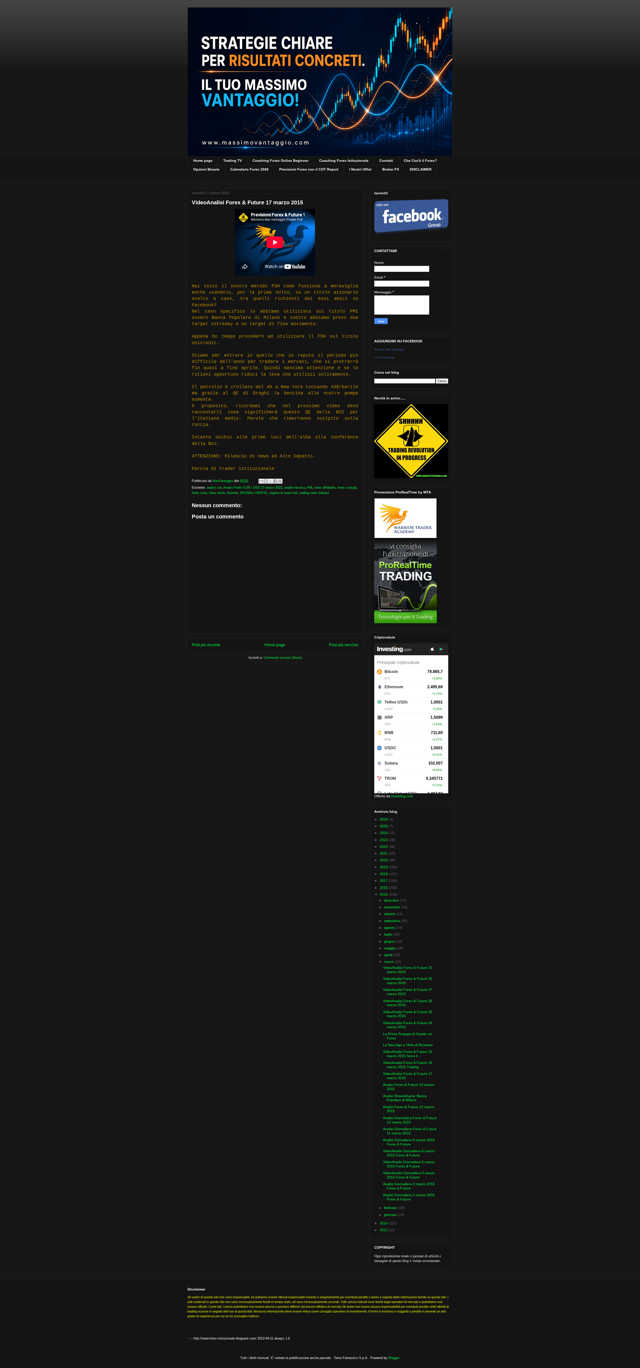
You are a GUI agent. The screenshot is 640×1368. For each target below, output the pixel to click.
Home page (202, 161)
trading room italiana (314, 493)
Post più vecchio (343, 645)
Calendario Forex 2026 (249, 169)
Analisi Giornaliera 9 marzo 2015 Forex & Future (409, 1142)
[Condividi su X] (270, 481)
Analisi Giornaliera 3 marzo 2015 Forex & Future (409, 1186)
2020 (384, 860)
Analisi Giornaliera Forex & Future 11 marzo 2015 (410, 1131)
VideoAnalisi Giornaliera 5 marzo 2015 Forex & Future (409, 1164)
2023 (384, 840)
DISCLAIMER (421, 169)
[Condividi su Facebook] (275, 481)
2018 (384, 874)
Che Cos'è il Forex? (420, 161)
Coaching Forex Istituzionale (343, 161)
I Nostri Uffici (360, 169)
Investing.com (402, 796)
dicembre (392, 900)
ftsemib (232, 493)
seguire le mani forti (283, 493)
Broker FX (390, 169)
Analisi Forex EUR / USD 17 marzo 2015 (252, 487)
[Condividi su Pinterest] (280, 481)
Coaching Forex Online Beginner (280, 161)
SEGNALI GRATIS (253, 493)
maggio (390, 948)
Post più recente (206, 645)
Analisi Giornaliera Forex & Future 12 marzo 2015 (410, 1120)
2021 (384, 853)
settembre (392, 921)
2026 (384, 819)
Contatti (386, 161)
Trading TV (232, 161)
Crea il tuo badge (384, 357)
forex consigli (347, 487)
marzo (389, 962)
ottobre (390, 914)
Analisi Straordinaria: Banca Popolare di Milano (405, 1098)
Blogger (393, 1358)
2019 (384, 867)
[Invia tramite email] (261, 481)
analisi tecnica (294, 487)
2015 (384, 894)
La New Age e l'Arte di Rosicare (408, 1045)
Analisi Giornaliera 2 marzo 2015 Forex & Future (409, 1197)
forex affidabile (325, 487)
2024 (384, 833)
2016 (384, 888)
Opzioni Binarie (206, 169)
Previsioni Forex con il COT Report (308, 169)
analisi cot (214, 487)
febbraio (391, 1208)
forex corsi (199, 493)
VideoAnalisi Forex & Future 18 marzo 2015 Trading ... (407, 1065)
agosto (390, 928)
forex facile (217, 493)
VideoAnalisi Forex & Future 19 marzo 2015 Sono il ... (407, 1054)
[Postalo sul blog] (265, 481)
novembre (392, 907)
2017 (384, 881)
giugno (390, 941)
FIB (309, 487)
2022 (384, 847)
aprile (389, 955)
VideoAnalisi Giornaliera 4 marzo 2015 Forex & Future (409, 1175)
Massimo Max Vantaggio (389, 349)
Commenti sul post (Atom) (283, 657)
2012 (384, 1230)
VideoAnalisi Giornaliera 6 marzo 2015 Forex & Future (409, 1153)
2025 (384, 826)
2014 (384, 1223)
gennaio (391, 1215)
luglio (388, 934)
